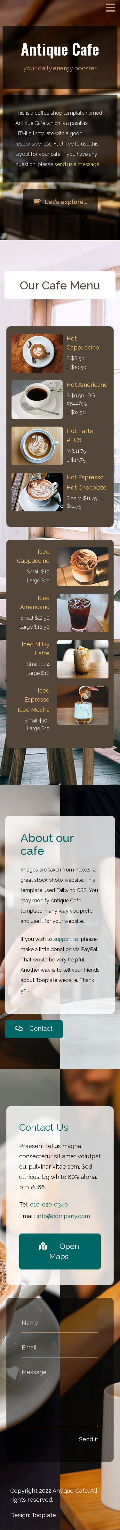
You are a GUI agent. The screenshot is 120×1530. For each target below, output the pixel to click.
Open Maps (64, 1251)
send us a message (76, 164)
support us (66, 939)
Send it (88, 1439)
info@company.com (63, 1216)
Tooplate (43, 1515)
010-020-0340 (49, 1204)
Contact (40, 1028)
